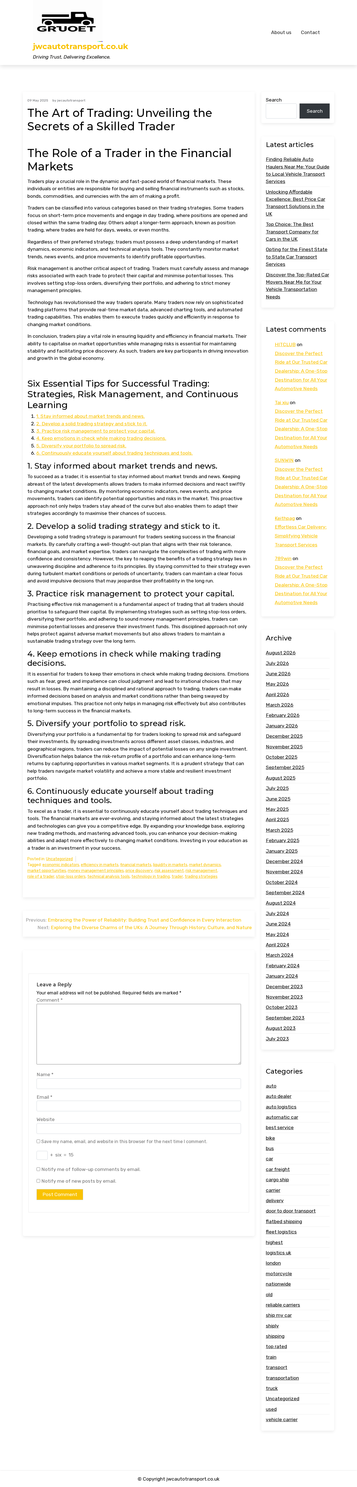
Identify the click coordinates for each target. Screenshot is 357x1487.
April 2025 (277, 819)
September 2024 (285, 892)
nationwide (278, 1284)
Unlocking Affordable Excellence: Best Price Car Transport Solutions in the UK (295, 203)
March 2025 (279, 830)
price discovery (139, 870)
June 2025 (278, 799)
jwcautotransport (71, 100)
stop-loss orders (71, 876)
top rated (276, 1346)
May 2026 (277, 684)
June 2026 (278, 673)
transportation (282, 1378)
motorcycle (279, 1273)
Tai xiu (282, 402)
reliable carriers (283, 1305)
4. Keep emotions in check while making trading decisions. (101, 438)
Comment (50, 1000)
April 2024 (277, 945)
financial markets (135, 864)
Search (274, 100)
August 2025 (280, 778)
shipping (275, 1336)
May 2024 (277, 934)
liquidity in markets (170, 864)
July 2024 (277, 913)
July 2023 (277, 1039)
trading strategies (201, 876)
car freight (278, 1169)
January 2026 (282, 726)
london (273, 1263)
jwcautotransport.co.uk (80, 46)
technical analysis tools (108, 876)
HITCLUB (285, 344)
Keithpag (285, 518)
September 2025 (285, 767)
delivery (275, 1200)
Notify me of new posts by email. (78, 1181)
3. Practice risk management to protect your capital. (95, 431)
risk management (201, 870)
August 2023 (281, 1028)
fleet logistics (281, 1232)
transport (276, 1367)
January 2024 (282, 976)
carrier (273, 1190)
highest (274, 1242)
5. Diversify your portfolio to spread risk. (81, 446)
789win (283, 558)
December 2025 (284, 736)
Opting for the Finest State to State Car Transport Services (296, 257)
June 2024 (278, 924)
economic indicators (60, 864)
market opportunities (46, 870)
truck (272, 1388)
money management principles (96, 870)
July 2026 (277, 663)
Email (44, 1097)
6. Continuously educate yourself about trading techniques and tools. (114, 453)
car (269, 1158)
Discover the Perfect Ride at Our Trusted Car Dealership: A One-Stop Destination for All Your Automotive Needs (301, 371)
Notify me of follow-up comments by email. (91, 1169)
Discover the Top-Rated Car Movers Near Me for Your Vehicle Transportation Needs (297, 286)
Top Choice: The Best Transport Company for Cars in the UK (292, 231)
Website (46, 1119)
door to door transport (291, 1211)
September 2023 (285, 1018)
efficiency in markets (100, 864)
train (271, 1357)
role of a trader (40, 876)
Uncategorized (59, 859)
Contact (310, 32)
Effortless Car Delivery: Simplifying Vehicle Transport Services (301, 535)
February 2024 (283, 965)
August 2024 (281, 903)
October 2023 (282, 1007)
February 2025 (282, 840)
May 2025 (277, 809)
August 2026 (281, 652)
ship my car (279, 1315)
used (271, 1409)
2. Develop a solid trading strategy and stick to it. (91, 423)
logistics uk (278, 1252)
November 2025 (284, 746)
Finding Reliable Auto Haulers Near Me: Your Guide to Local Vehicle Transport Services (297, 170)
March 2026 (279, 705)
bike (270, 1138)
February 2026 (283, 715)
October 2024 (282, 882)
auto (271, 1086)
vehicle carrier (282, 1419)
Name (45, 1074)
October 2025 (281, 757)
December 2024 (284, 861)
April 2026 (277, 694)
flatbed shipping (284, 1221)
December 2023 (284, 986)
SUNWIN (284, 460)
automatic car (282, 1117)
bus (270, 1148)
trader (177, 876)
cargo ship (277, 1179)
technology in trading (150, 876)
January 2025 (282, 851)
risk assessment (169, 870)
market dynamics (205, 864)
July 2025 (277, 788)
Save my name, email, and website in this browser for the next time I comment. (124, 1141)
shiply (272, 1326)
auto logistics (281, 1107)
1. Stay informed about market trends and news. (90, 416)
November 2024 (284, 871)
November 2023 (284, 997)
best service (280, 1127)
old (269, 1294)
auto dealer (278, 1096)
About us (281, 32)
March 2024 (279, 955)
